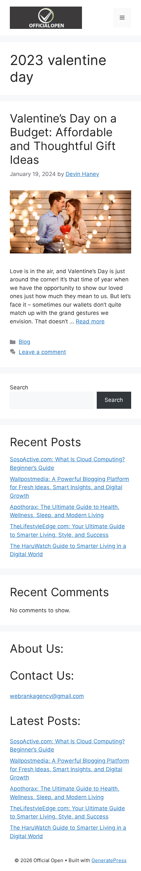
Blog (24, 341)
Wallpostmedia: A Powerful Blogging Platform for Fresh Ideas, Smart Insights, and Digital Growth (69, 487)
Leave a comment (42, 352)
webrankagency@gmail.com (47, 696)
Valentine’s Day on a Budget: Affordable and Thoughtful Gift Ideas (63, 138)
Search (19, 387)
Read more (90, 321)
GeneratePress (109, 860)
